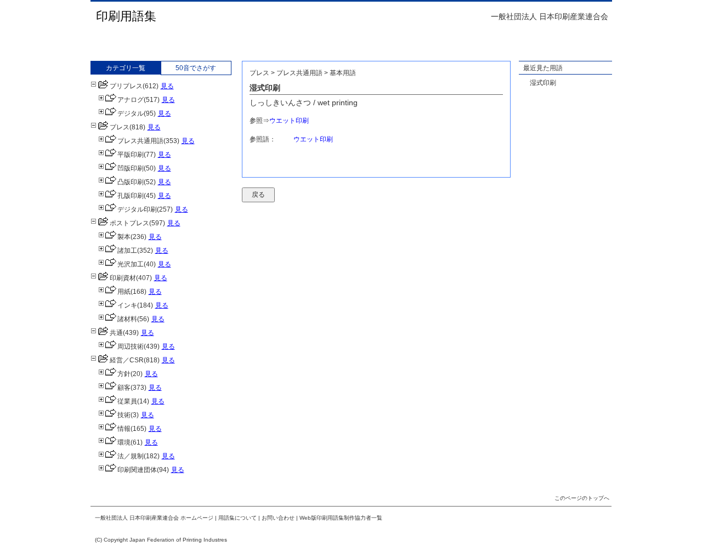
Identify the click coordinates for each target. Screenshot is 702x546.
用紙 (124, 291)
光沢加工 (130, 264)
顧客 (124, 387)
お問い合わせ (278, 518)
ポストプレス (129, 223)
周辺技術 (130, 346)
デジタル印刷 (137, 209)
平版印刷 (130, 154)
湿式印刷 (543, 83)
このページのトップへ (581, 498)
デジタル (130, 113)
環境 (124, 442)
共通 (116, 333)
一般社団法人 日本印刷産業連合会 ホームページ (154, 518)
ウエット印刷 (289, 120)
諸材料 (127, 319)
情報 (124, 429)
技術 (124, 415)
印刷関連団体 (137, 470)
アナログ (130, 100)
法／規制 (130, 456)
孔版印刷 (130, 196)
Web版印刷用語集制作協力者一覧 (340, 518)
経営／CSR (127, 360)
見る (167, 86)
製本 (124, 237)
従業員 (127, 401)
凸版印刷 (130, 182)
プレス (119, 127)
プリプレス (126, 86)
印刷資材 (123, 278)
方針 (124, 374)
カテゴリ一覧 (125, 68)
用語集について (237, 518)
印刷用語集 (126, 16)
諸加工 (127, 250)
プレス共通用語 (140, 141)
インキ (127, 305)
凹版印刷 (130, 168)
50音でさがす (196, 68)
